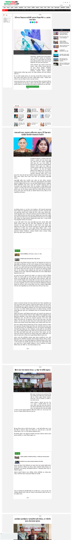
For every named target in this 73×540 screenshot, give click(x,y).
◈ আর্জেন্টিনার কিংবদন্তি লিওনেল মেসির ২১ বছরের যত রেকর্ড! (20, 10)
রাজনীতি (16, 7)
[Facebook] (63, 3)
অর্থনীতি (33, 7)
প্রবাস (52, 7)
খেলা (25, 7)
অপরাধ (41, 7)
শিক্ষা (45, 7)
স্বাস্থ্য (6, 15)
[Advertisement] (39, 3)
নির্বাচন (49, 7)
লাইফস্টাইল (63, 7)
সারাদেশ (37, 7)
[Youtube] (65, 3)
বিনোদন (29, 7)
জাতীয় (12, 7)
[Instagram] (69, 3)
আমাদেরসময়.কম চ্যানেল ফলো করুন (32, 86)
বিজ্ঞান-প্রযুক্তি (57, 7)
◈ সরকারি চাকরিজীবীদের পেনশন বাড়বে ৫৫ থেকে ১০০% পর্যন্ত (39, 10)
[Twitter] (67, 3)
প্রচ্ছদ (5, 7)
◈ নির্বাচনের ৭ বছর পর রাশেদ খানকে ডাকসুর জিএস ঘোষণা (58, 10)
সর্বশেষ (8, 7)
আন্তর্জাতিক (21, 7)
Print (40, 14)
